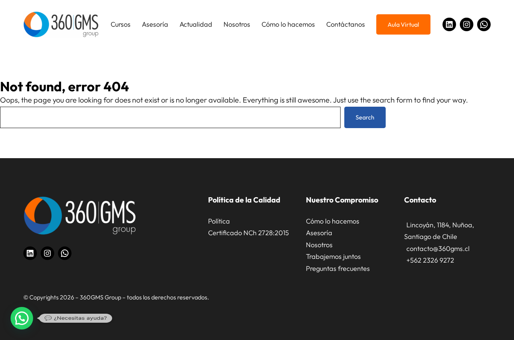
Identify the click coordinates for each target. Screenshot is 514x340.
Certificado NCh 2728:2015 (248, 232)
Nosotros (319, 244)
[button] (22, 318)
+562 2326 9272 (430, 260)
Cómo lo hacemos (332, 221)
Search (365, 117)
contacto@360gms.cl (438, 248)
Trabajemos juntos (333, 256)
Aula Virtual (403, 24)
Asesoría (319, 232)
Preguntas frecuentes (338, 268)
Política (219, 221)
